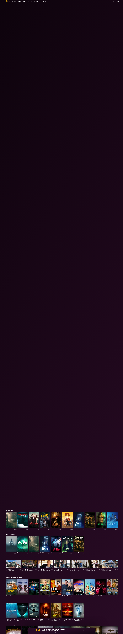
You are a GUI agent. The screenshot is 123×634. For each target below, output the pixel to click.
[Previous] (2, 253)
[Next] (121, 253)
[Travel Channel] (8, 1)
